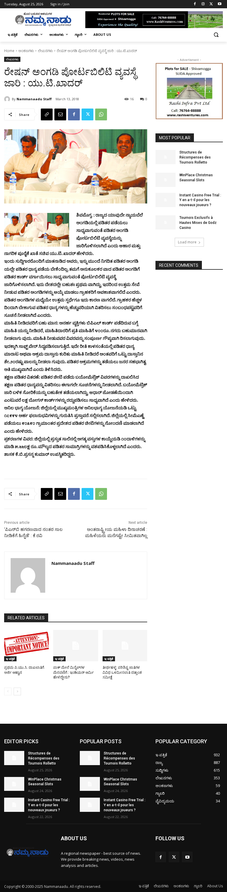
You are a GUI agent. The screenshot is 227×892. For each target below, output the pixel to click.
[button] (216, 35)
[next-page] (17, 691)
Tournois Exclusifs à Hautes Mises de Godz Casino (198, 223)
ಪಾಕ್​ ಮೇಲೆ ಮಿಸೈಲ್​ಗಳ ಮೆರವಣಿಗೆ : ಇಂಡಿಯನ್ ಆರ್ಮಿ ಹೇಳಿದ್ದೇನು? (73, 672)
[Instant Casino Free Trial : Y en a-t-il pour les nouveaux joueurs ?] (165, 200)
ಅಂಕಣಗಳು (26, 50)
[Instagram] (203, 4)
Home (9, 50)
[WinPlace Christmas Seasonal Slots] (165, 180)
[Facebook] (195, 4)
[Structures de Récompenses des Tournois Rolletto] (165, 157)
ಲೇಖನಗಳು (45, 50)
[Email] (60, 114)
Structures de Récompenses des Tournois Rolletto (195, 157)
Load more (187, 242)
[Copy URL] (47, 114)
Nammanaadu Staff (34, 99)
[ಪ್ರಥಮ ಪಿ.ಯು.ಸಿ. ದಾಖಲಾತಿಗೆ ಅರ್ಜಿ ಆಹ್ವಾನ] (26, 645)
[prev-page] (8, 691)
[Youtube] (219, 4)
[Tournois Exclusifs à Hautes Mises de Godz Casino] (165, 222)
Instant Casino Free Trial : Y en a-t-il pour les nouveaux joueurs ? (200, 200)
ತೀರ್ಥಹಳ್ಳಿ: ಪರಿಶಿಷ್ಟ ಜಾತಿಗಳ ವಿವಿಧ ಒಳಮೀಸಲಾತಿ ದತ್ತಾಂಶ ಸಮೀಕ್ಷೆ (122, 672)
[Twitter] (211, 4)
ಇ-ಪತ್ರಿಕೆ (10, 659)
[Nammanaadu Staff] (8, 99)
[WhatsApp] (101, 114)
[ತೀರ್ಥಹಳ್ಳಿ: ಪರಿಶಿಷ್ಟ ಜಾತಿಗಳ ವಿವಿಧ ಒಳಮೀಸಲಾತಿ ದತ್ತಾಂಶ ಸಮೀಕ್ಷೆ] (125, 645)
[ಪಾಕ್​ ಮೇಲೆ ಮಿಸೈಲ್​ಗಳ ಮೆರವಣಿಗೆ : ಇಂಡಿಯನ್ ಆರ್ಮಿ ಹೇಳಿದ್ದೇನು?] (75, 645)
